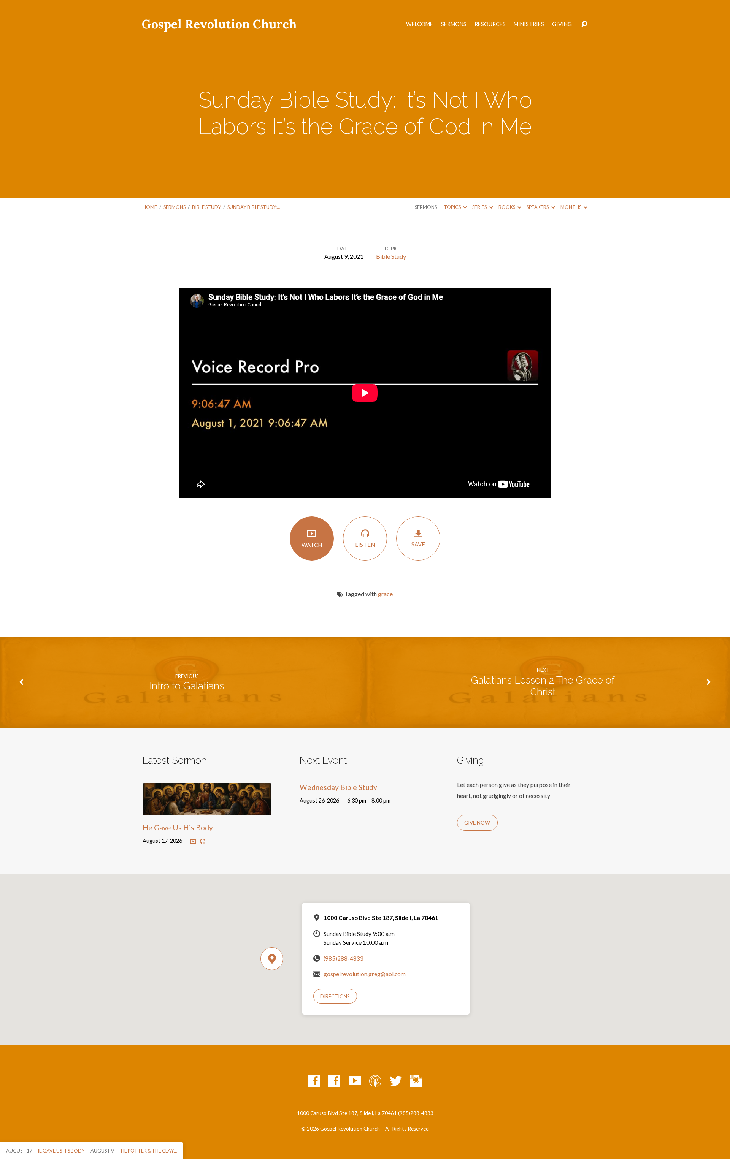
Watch (312, 545)
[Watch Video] (193, 842)
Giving (562, 24)
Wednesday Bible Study (338, 787)
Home (150, 207)
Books (507, 207)
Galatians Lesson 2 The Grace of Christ (543, 686)
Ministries (529, 24)
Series (479, 207)
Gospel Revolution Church (219, 24)
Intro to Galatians (186, 686)
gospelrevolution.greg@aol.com (365, 974)
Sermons (454, 24)
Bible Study (206, 207)
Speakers (538, 207)
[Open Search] (584, 24)
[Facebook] (314, 1081)
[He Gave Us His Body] (207, 809)
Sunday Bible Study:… (253, 207)
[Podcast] (375, 1081)
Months (571, 207)
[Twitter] (396, 1081)
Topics (453, 207)
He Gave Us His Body (178, 827)
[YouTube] (355, 1081)
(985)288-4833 (343, 958)
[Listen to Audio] (202, 841)
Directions (335, 996)
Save (418, 544)
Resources (490, 24)
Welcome (419, 24)
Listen (365, 544)
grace (385, 593)
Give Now (477, 823)
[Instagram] (416, 1081)
